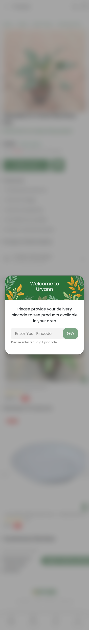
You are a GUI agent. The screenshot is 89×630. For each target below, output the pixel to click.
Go (70, 333)
